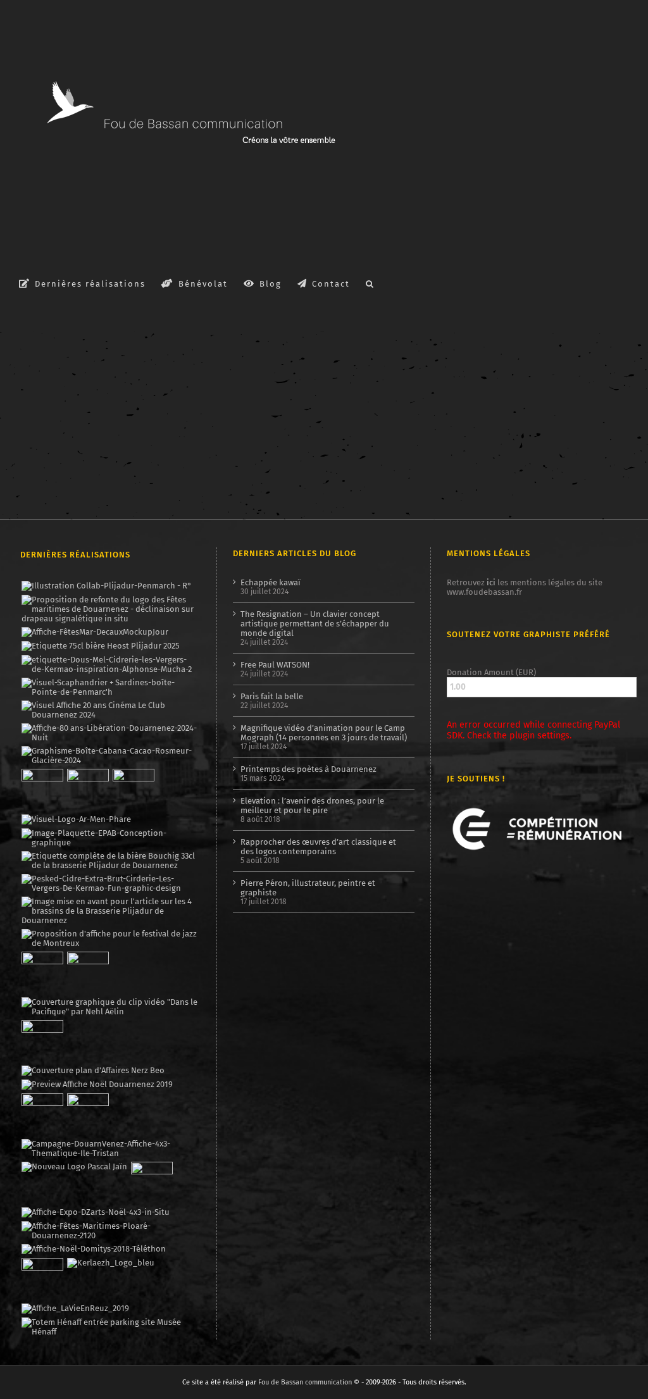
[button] (370, 283)
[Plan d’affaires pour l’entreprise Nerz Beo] (92, 1071)
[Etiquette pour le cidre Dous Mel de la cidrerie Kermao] (109, 664)
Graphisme (67, 385)
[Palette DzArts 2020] (87, 972)
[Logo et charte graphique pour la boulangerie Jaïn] (74, 1167)
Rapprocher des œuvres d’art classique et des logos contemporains (318, 846)
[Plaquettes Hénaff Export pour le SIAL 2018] (42, 1279)
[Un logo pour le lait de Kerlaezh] (110, 1263)
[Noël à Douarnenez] (96, 1084)
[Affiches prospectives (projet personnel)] (109, 1230)
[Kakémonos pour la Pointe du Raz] (42, 1114)
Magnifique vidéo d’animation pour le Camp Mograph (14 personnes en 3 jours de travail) (323, 732)
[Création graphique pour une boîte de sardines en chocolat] (109, 755)
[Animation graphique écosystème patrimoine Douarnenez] (42, 1041)
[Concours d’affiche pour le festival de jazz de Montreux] (109, 938)
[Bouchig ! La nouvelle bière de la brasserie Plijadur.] (109, 860)
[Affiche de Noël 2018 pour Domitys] (93, 1249)
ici (491, 582)
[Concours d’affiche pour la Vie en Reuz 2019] (75, 1308)
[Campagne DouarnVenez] (109, 1148)
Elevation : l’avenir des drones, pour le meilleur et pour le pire (312, 805)
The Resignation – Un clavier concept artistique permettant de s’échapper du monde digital (314, 623)
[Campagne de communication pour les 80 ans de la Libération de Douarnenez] (109, 732)
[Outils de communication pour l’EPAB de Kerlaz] (109, 837)
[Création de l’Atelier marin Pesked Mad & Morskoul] (87, 1114)
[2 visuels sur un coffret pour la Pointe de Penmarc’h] (109, 687)
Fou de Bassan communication (305, 1382)
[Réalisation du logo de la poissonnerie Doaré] (42, 972)
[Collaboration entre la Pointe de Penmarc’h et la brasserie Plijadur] (106, 586)
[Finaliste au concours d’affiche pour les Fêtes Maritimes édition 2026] (94, 632)
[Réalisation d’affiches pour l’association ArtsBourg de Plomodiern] (87, 789)
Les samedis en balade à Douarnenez (433, 380)
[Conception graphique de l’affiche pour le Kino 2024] (133, 789)
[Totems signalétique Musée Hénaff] (109, 1326)
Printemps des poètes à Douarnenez (308, 769)
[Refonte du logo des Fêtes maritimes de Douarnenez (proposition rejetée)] (109, 609)
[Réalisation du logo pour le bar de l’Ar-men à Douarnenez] (76, 819)
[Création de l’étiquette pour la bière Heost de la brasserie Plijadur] (100, 646)
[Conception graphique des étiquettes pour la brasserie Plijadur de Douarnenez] (109, 911)
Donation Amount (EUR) (491, 672)
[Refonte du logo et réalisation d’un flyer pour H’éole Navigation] (151, 1182)
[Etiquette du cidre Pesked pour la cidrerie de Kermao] (109, 883)
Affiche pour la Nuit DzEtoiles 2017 (117, 371)
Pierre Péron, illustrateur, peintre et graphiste (307, 887)
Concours (376, 394)
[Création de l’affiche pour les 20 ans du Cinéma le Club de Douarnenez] (109, 710)
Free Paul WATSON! (274, 664)
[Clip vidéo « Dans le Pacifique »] (109, 1006)
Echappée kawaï (270, 582)
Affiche (31, 385)
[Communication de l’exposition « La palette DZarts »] (95, 1212)
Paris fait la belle (271, 696)
